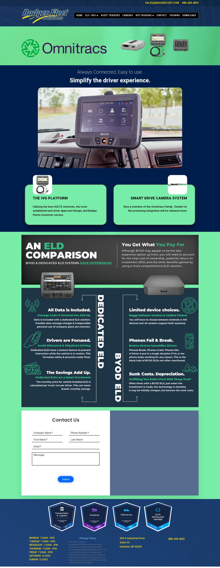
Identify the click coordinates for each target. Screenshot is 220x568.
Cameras (127, 15)
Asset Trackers (110, 15)
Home (79, 15)
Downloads (189, 15)
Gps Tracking (144, 15)
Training (174, 15)
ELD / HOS (90, 15)
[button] (66, 479)
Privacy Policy (88, 538)
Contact (162, 15)
